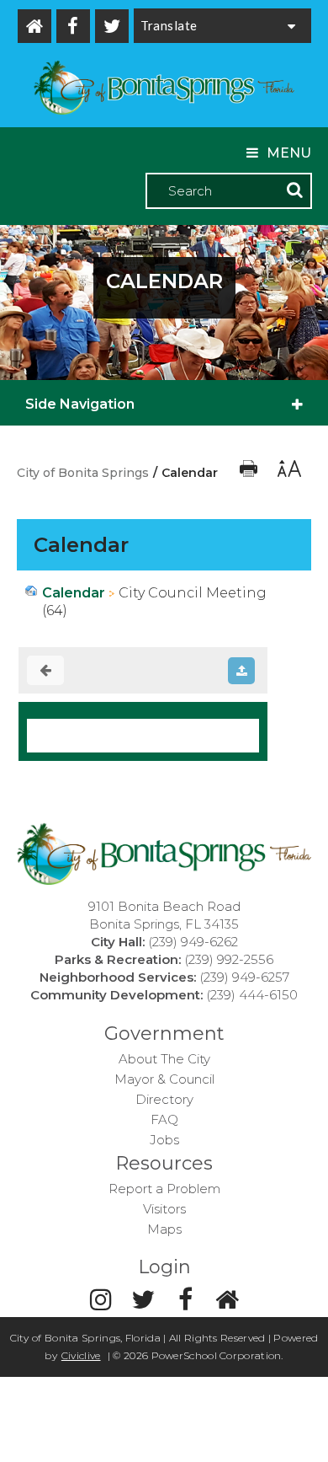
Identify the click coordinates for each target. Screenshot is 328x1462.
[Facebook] (73, 26)
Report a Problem (164, 1189)
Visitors (164, 1209)
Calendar (73, 593)
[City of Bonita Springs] (164, 89)
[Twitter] (112, 26)
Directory (164, 1099)
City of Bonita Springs (83, 472)
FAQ (164, 1119)
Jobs (164, 1140)
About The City (164, 1059)
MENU (289, 153)
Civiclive (81, 1355)
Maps (164, 1229)
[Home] (34, 26)
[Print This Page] (250, 472)
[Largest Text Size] (288, 472)
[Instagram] (101, 1299)
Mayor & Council (164, 1079)
